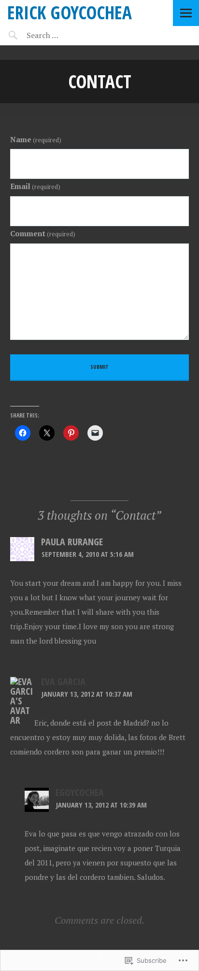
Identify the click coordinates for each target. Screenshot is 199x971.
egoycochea (80, 792)
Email (35, 186)
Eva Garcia (63, 681)
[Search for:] (66, 35)
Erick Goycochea (69, 12)
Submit (99, 366)
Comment (42, 233)
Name (35, 139)
